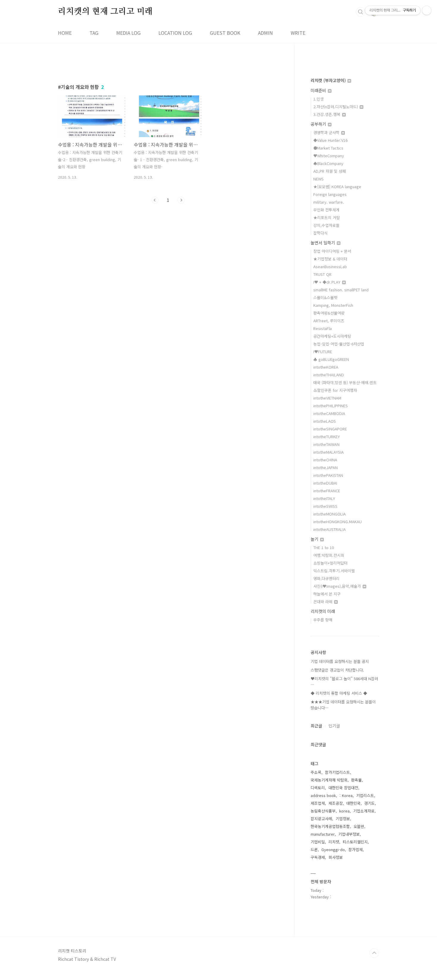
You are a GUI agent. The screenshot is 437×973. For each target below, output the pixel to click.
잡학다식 (320, 233)
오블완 (358, 826)
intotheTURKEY (326, 436)
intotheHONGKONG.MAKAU (337, 521)
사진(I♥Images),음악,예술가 (337, 586)
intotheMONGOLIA (329, 514)
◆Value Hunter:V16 (330, 140)
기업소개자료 (364, 811)
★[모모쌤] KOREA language (337, 186)
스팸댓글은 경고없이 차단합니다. (337, 670)
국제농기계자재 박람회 (329, 780)
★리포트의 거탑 (326, 217)
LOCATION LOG (175, 32)
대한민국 (353, 803)
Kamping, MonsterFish (333, 305)
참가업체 (355, 849)
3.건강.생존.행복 (327, 114)
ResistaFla (322, 328)
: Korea (346, 795)
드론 (314, 849)
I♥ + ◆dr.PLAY (327, 282)
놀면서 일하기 (323, 243)
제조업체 (318, 803)
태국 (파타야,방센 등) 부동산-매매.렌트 (345, 382)
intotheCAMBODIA (329, 413)
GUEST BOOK (225, 32)
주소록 (316, 772)
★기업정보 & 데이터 (330, 259)
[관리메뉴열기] (426, 10)
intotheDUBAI (325, 483)
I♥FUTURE (322, 351)
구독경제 (318, 857)
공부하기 (319, 124)
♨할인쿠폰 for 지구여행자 (335, 390)
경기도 (369, 803)
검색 (360, 11)
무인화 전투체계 (326, 210)
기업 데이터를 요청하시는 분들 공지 (340, 661)
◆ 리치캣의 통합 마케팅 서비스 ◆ (339, 693)
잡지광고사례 (321, 818)
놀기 (315, 539)
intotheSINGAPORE (330, 429)
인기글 (334, 726)
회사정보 (335, 857)
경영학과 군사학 (327, 132)
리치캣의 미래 (323, 611)
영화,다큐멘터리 (326, 578)
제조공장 (335, 803)
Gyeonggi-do (333, 849)
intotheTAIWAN (326, 444)
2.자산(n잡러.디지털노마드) (336, 106)
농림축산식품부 (323, 811)
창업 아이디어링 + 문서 (332, 251)
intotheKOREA (325, 367)
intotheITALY (324, 498)
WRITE (298, 32)
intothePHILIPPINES (330, 405)
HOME (65, 32)
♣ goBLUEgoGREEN (331, 359)
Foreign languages (330, 194)
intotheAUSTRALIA (329, 529)
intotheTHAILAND (328, 375)
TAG (93, 32)
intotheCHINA (325, 460)
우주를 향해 (322, 620)
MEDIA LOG (128, 32)
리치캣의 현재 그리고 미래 (105, 11)
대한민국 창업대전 (343, 787)
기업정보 (343, 818)
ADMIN (265, 32)
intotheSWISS (325, 506)
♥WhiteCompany (328, 155)
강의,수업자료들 (326, 225)
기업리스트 (365, 795)
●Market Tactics (328, 148)
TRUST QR (322, 274)
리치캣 (333, 842)
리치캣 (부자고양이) (329, 80)
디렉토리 (318, 787)
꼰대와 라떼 (323, 601)
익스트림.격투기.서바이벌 (334, 570)
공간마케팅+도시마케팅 (332, 336)
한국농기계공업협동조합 (330, 826)
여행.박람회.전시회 (328, 555)
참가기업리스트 (337, 772)
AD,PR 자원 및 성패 (329, 171)
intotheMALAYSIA (328, 452)
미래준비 (319, 90)
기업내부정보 (349, 834)
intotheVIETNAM (327, 398)
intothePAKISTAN (328, 475)
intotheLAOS (324, 421)
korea (344, 811)
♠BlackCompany (328, 163)
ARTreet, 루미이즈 (328, 320)
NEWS (318, 179)
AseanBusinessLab (330, 266)
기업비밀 (318, 842)
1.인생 (318, 99)
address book (323, 795)
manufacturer (323, 834)
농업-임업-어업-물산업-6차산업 (338, 344)
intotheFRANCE (326, 490)
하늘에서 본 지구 (327, 594)
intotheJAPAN (325, 467)
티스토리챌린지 (355, 842)
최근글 (316, 726)
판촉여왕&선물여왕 (329, 313)
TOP (374, 953)
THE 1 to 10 (323, 547)
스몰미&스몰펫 (325, 297)
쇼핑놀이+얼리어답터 (330, 563)
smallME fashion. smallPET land (341, 290)
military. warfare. (328, 202)
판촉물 (356, 780)
